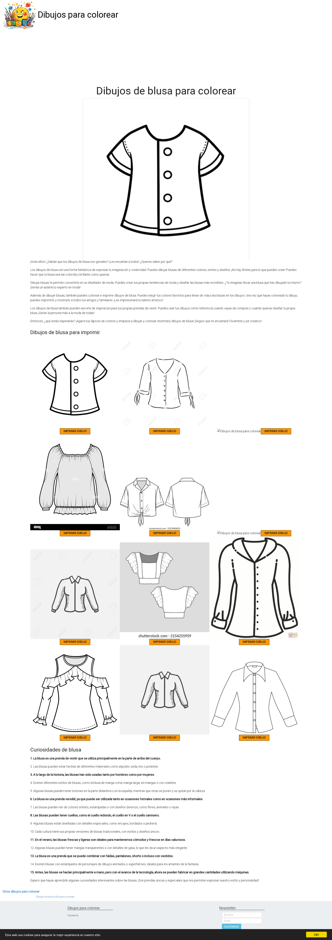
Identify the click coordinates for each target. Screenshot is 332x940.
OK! (316, 934)
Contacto (72, 915)
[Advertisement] (166, 56)
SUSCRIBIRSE (231, 926)
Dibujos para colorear (78, 15)
